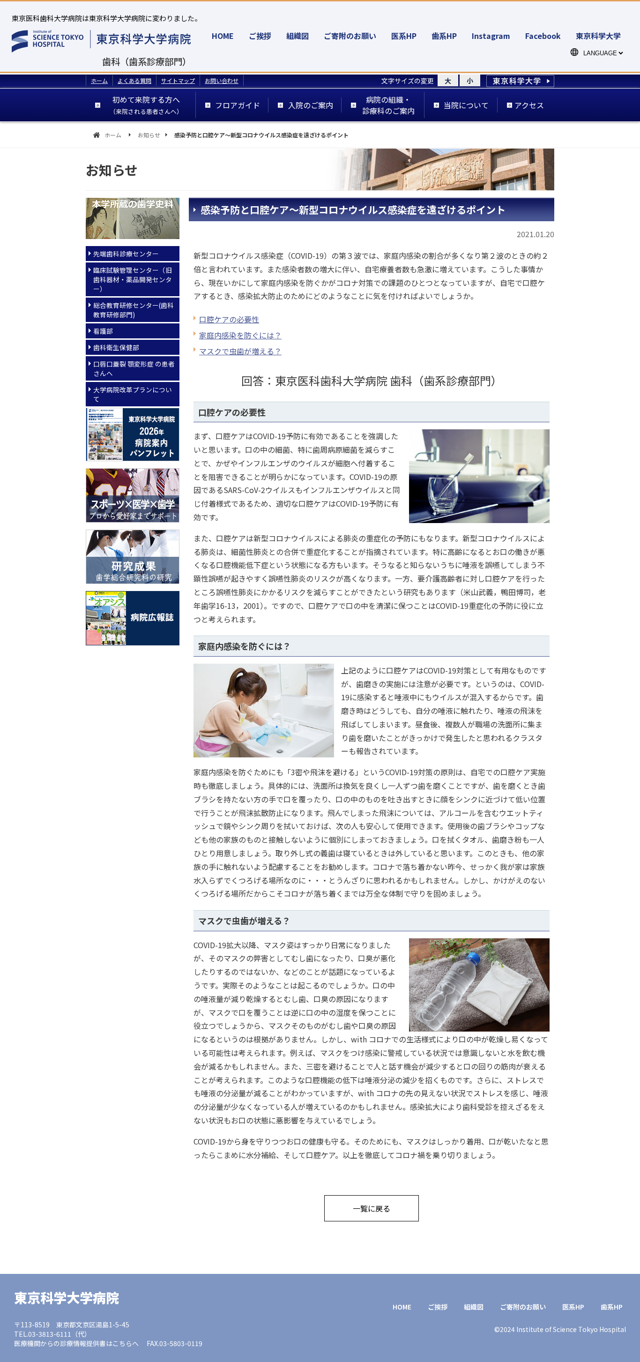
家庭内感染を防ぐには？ (240, 335)
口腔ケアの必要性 (229, 319)
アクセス (529, 105)
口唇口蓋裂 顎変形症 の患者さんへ (134, 368)
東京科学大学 (598, 35)
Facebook (543, 35)
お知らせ (149, 135)
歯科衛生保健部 (116, 347)
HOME (223, 35)
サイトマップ (178, 80)
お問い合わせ (221, 80)
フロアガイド (237, 105)
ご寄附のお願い (350, 35)
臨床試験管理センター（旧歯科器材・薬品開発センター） (132, 279)
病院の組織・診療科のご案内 (388, 105)
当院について (466, 105)
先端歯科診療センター (126, 253)
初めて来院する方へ (146, 105)
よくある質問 (134, 80)
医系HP (404, 35)
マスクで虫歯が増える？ (240, 351)
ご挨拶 (260, 35)
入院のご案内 (310, 105)
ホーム (99, 80)
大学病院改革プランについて (132, 394)
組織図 (297, 35)
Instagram (491, 35)
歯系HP (444, 35)
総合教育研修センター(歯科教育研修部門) (133, 309)
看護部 (103, 331)
